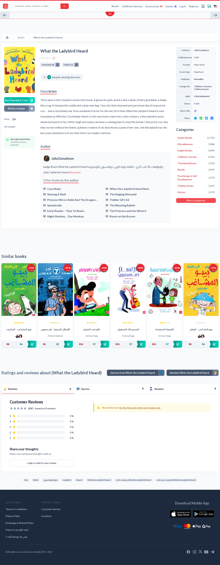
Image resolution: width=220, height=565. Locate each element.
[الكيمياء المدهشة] (164, 289)
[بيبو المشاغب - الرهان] (201, 289)
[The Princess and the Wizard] (5, 15)
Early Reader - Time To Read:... (66, 210)
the (26, 480)
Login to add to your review (41, 462)
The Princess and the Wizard (128, 210)
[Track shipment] (209, 6)
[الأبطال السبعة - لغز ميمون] (55, 289)
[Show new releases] (110, 14)
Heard (79, 480)
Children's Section (132, 6)
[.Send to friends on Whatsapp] (201, 118)
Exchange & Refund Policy (20, 522)
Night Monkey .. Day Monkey (65, 216)
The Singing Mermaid (123, 194)
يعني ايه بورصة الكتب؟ (16, 536)
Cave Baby (54, 188)
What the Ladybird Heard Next (129, 188)
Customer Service (50, 509)
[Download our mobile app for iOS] (180, 514)
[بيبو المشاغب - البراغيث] (18, 289)
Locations (46, 516)
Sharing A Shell (56, 194)
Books (115, 6)
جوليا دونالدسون (50, 480)
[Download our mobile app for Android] (203, 514)
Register (194, 6)
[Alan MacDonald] (20, 336)
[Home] (7, 37)
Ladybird (67, 480)
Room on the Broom (122, 216)
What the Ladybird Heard (99, 480)
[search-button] (64, 6)
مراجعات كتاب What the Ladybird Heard (133, 480)
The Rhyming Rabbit (122, 205)
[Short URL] (204, 111)
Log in (182, 6)
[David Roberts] (17, 336)
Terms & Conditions (16, 509)
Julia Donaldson (62, 158)
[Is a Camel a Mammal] (215, 15)
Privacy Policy (13, 516)
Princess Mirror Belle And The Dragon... (72, 199)
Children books (201, 89)
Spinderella (54, 205)
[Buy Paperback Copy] (18, 344)
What (35, 480)
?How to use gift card (17, 529)
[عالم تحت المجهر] (91, 289)
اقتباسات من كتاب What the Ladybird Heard (176, 480)
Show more (75, 172)
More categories (196, 200)
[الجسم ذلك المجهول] (128, 289)
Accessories (152, 6)
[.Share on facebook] (212, 118)
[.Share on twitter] (206, 118)
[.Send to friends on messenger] (195, 118)
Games (169, 6)
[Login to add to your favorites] (54, 58)
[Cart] (203, 6)
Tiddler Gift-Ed (119, 199)
